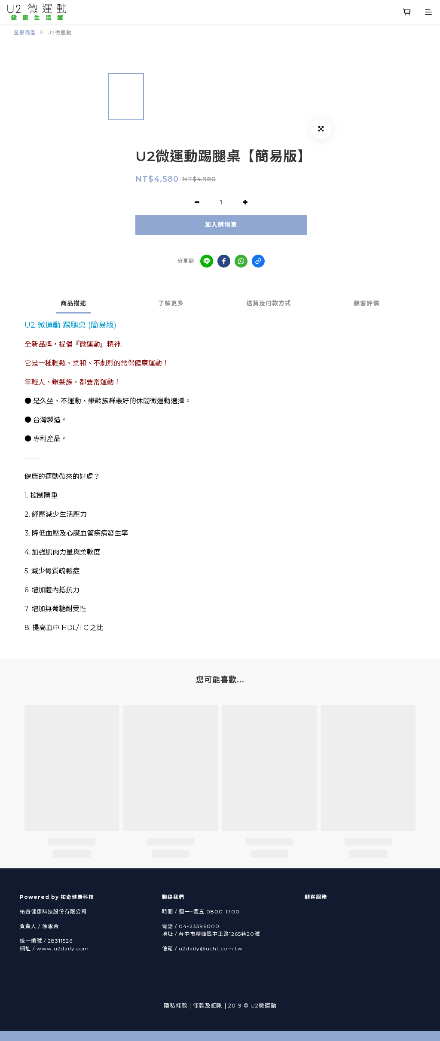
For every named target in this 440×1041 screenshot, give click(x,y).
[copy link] (258, 261)
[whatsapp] (241, 261)
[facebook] (223, 261)
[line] (206, 261)
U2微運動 (59, 32)
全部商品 (25, 32)
